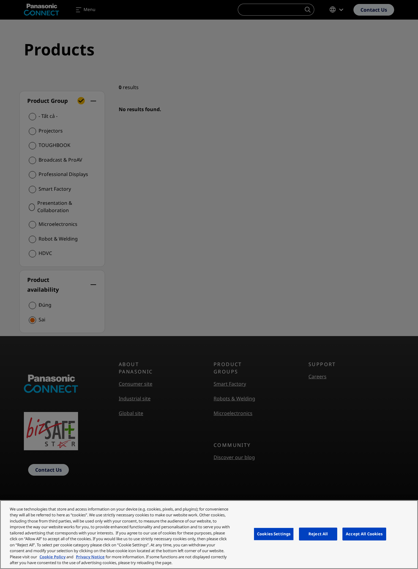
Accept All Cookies (364, 534)
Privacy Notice (90, 557)
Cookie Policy (52, 557)
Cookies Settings (273, 534)
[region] (209, 534)
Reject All (318, 534)
